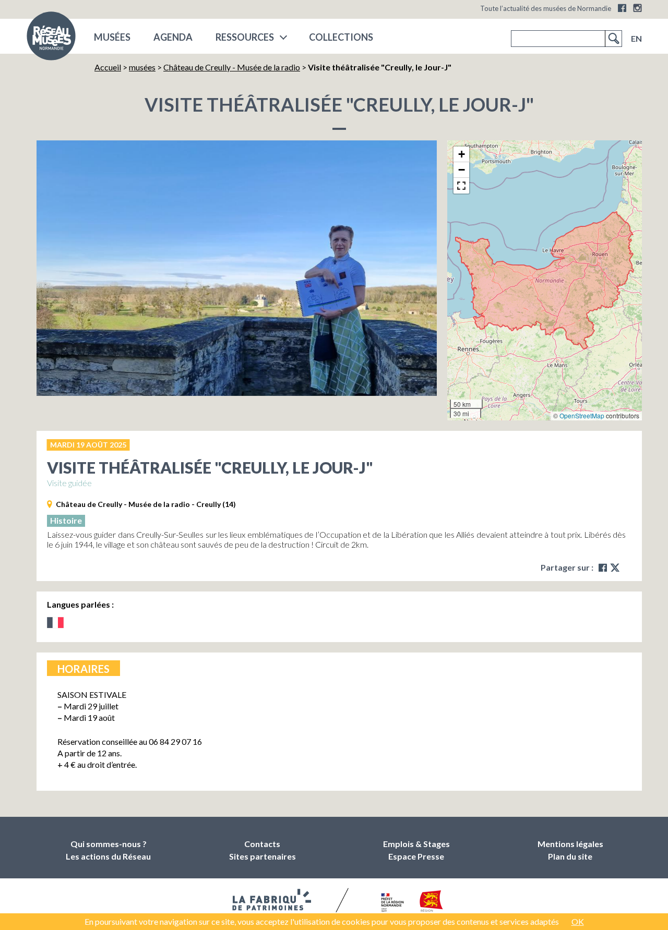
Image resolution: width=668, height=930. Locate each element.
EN (636, 38)
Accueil (107, 67)
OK (577, 921)
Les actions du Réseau (108, 856)
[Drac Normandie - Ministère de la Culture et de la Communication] (391, 903)
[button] (461, 154)
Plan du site (570, 856)
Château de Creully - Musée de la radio (231, 67)
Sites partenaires (262, 856)
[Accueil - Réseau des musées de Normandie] (51, 39)
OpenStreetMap (581, 415)
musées (112, 37)
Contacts (262, 844)
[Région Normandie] (431, 903)
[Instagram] (637, 8)
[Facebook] (622, 8)
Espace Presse (416, 856)
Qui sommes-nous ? (108, 844)
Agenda (173, 37)
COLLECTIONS (341, 37)
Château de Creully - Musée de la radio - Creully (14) (146, 504)
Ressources (245, 37)
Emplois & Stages (416, 844)
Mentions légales (570, 844)
